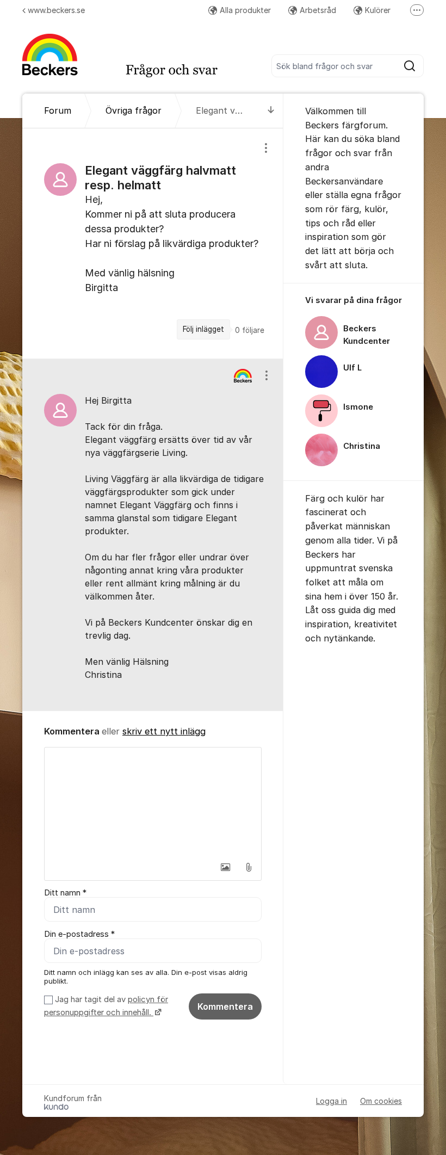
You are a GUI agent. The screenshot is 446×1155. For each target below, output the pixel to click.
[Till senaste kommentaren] (271, 110)
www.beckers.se (56, 10)
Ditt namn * (65, 893)
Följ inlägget (203, 329)
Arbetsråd (318, 10)
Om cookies (381, 1100)
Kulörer (378, 10)
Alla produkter (245, 10)
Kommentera (225, 1006)
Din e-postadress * (79, 934)
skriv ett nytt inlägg (164, 731)
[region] (152, 243)
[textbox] (153, 802)
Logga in (331, 1100)
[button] (225, 867)
